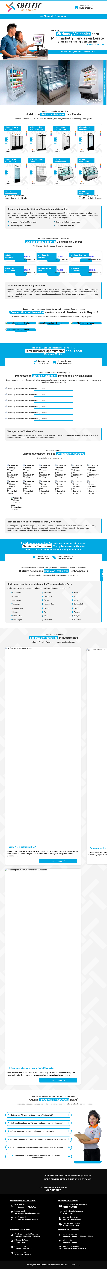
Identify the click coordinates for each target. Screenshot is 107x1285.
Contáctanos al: (26, 1234)
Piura (45, 628)
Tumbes (77, 628)
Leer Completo (56, 877)
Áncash (16, 612)
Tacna (76, 624)
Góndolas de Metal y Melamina (27, 1251)
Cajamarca (47, 612)
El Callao (77, 635)
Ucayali (77, 632)
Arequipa (16, 620)
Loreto (15, 628)
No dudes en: (25, 1222)
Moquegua (17, 635)
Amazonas (17, 608)
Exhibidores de (23, 1263)
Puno (45, 632)
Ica (75, 612)
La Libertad (78, 620)
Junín (76, 616)
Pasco (46, 624)
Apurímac (17, 616)
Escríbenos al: (27, 1228)
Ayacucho (47, 608)
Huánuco (77, 608)
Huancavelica (48, 620)
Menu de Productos (55, 16)
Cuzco (46, 616)
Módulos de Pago (21, 1257)
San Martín (47, 635)
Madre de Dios (18, 632)
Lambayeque (18, 624)
